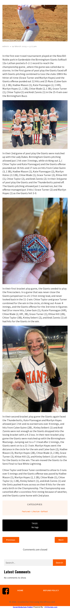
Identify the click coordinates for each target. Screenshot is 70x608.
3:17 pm (33, 46)
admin (5, 46)
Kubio (58, 601)
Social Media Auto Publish (23, 607)
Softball (44, 511)
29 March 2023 (19, 46)
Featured (26, 511)
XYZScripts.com (50, 607)
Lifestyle (35, 511)
